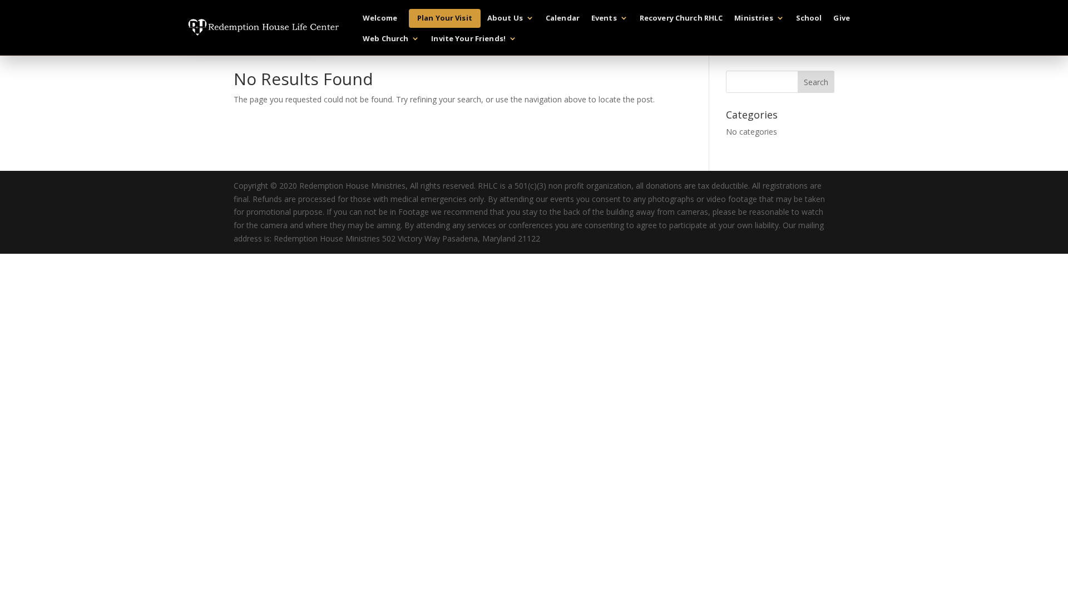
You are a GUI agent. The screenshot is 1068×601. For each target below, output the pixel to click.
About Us (505, 18)
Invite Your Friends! (468, 39)
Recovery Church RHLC (681, 18)
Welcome (380, 18)
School (809, 18)
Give (841, 18)
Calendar (563, 18)
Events (604, 18)
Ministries (753, 18)
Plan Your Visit (444, 18)
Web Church (385, 39)
